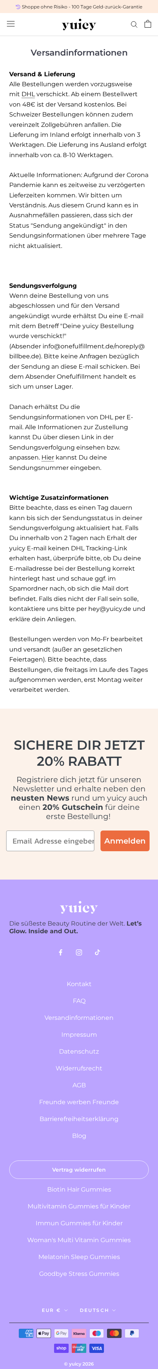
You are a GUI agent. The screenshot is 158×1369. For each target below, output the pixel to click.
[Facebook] (61, 954)
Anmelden (125, 840)
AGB (79, 1085)
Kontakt (79, 984)
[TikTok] (97, 954)
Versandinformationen (79, 1017)
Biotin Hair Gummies (79, 1189)
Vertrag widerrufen (79, 1169)
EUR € (51, 1310)
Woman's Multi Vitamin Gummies (79, 1240)
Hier (47, 457)
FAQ (79, 1001)
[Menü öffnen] (11, 24)
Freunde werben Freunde (79, 1102)
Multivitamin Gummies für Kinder (79, 1206)
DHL (28, 94)
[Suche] (134, 24)
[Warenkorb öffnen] (148, 24)
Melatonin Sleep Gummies (79, 1257)
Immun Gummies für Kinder (79, 1223)
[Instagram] (79, 954)
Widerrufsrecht (79, 1068)
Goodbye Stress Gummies (79, 1273)
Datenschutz (79, 1051)
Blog (79, 1135)
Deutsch (95, 1310)
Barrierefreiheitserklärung (79, 1119)
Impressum (79, 1034)
